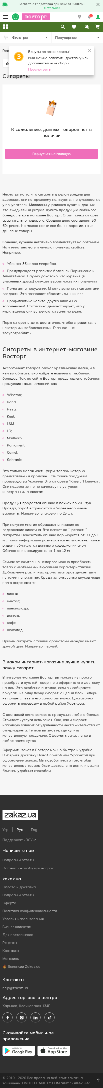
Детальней (52, 8)
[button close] (98, 4)
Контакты (10, 950)
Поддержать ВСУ (17, 840)
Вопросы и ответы (18, 860)
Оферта (9, 903)
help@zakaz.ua (15, 988)
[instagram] (21, 1017)
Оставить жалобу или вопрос (28, 868)
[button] (79, 17)
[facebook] (7, 1017)
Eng (34, 829)
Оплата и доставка (19, 887)
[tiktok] (49, 1017)
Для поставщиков (17, 934)
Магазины (11, 958)
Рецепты (9, 942)
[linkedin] (35, 1017)
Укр (5, 829)
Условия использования (23, 919)
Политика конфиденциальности (29, 911)
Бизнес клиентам (16, 927)
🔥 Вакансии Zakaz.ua (21, 966)
